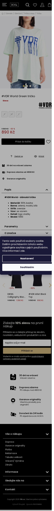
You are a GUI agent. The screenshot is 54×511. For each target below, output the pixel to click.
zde (22, 251)
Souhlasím (27, 267)
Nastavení (27, 258)
